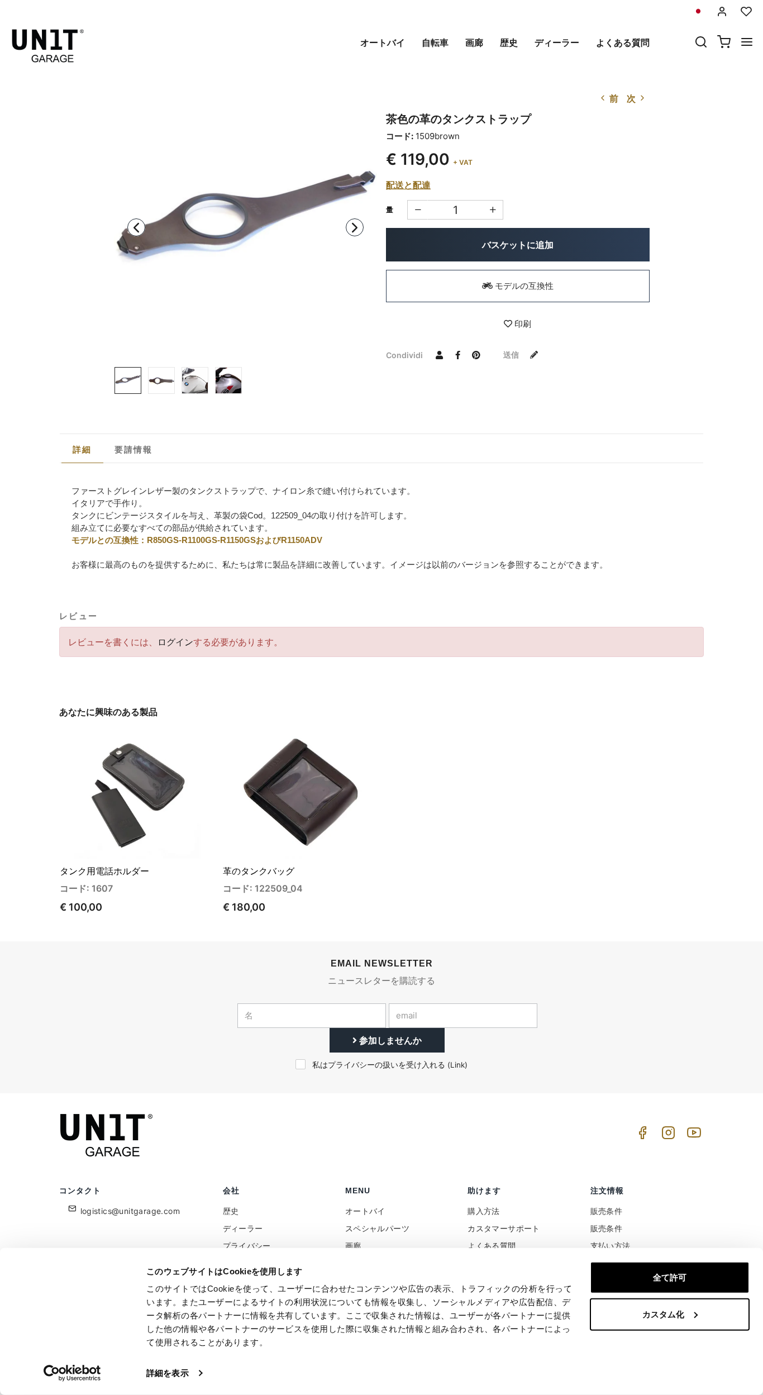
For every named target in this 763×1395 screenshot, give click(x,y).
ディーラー (557, 42)
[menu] (747, 43)
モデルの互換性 (523, 285)
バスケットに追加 (518, 244)
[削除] (493, 210)
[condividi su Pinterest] (476, 354)
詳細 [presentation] (82, 449)
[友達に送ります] (439, 354)
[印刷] (174, 751)
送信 (512, 354)
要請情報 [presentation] (134, 449)
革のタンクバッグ (258, 871)
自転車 (435, 42)
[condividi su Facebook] (457, 354)
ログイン (175, 641)
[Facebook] (641, 1135)
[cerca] (701, 43)
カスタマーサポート (504, 1228)
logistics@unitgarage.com (130, 1211)
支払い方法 (610, 1245)
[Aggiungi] (417, 210)
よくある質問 (623, 42)
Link (457, 1064)
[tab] (82, 449)
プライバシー (247, 1245)
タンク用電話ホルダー (104, 871)
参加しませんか (389, 1040)
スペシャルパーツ (377, 1228)
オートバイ (382, 42)
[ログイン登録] (722, 11)
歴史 (509, 42)
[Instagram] (666, 1135)
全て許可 (669, 1277)
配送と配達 (408, 185)
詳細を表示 (167, 1373)
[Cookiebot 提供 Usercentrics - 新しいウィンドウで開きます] (72, 1373)
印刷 (521, 323)
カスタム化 (663, 1313)
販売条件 (606, 1211)
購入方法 (484, 1211)
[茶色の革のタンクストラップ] (246, 224)
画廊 (474, 42)
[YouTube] (692, 1135)
